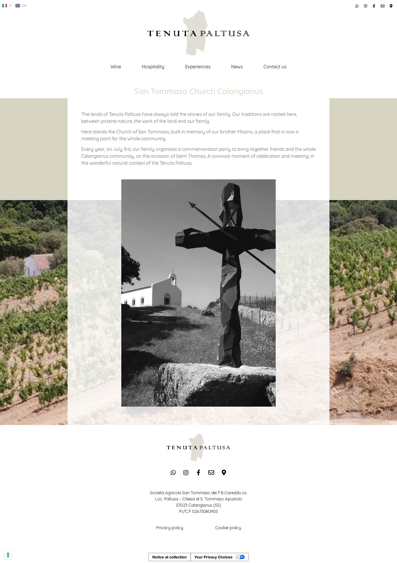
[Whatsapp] (357, 6)
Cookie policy (228, 527)
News (237, 66)
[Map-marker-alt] (391, 6)
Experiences (197, 66)
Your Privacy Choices (213, 557)
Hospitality (153, 66)
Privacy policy (169, 527)
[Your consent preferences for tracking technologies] (8, 555)
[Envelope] (382, 6)
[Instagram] (365, 6)
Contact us (275, 66)
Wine (116, 66)
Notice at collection (169, 557)
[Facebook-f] (374, 6)
